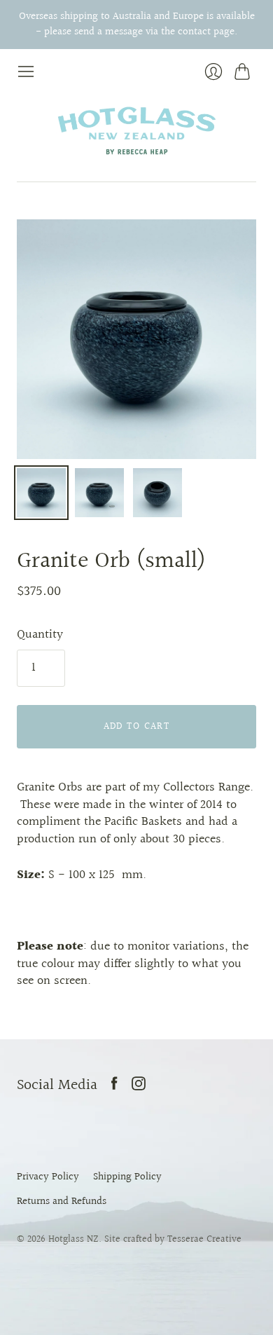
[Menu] (25, 72)
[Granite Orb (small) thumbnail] (41, 492)
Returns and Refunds (61, 1201)
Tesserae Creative (204, 1239)
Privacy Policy (48, 1176)
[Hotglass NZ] (136, 131)
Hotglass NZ (73, 1239)
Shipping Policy (127, 1176)
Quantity (40, 635)
